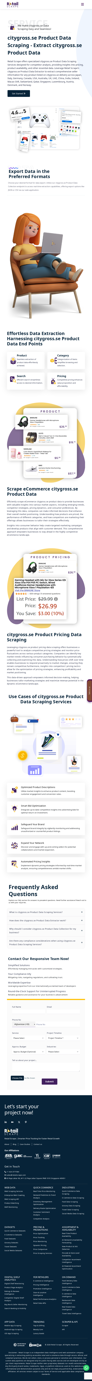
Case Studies (25, 1144)
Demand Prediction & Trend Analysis (44, 1196)
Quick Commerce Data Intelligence (71, 1288)
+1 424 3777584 (12, 1172)
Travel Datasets (10, 1246)
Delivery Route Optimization (44, 1208)
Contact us (38, 1144)
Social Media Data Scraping (73, 1213)
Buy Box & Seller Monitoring (15, 1304)
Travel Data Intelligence (71, 1313)
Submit (49, 1081)
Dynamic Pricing (39, 1245)
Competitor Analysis (41, 1219)
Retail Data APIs (39, 1303)
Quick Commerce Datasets (15, 1231)
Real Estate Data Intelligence (68, 1308)
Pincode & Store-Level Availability (71, 1254)
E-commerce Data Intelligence (69, 1295)
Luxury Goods (38, 1333)
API (63, 1329)
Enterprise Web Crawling (14, 1195)
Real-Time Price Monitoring (44, 1191)
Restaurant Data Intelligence (68, 1301)
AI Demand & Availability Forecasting (72, 1241)
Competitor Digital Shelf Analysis (14, 1299)
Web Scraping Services (13, 1191)
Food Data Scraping (70, 1202)
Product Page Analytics (13, 1287)
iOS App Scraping (11, 1333)
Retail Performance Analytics (44, 1299)
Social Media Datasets (13, 1250)
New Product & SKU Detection (70, 1247)
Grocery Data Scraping (71, 1206)
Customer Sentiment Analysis (41, 1213)
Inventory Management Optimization (42, 1203)
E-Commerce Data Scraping (73, 1198)
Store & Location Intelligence (39, 1293)
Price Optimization (40, 1233)
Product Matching (11, 1203)
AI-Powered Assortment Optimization (71, 1267)
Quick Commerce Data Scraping (71, 1192)
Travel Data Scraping (70, 1210)
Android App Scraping (13, 1329)
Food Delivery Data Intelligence (69, 1282)
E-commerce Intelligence (43, 1281)
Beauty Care (38, 1329)
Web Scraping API (11, 1199)
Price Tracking (39, 1237)
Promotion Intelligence (42, 1289)
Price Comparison (40, 1249)
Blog (14, 1144)
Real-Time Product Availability (69, 1234)
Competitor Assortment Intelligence (71, 1260)
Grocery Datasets (11, 1243)
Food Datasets (10, 1239)
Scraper (65, 1325)
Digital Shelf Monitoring (14, 1283)
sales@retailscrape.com (16, 1175)
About (6, 1144)
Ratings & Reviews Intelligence (11, 1292)
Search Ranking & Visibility (15, 1308)
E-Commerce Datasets (13, 1235)
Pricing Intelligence (41, 1285)
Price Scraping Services (42, 1253)
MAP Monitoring (11, 1207)
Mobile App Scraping (12, 1325)
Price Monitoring (40, 1241)
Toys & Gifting (39, 1325)
